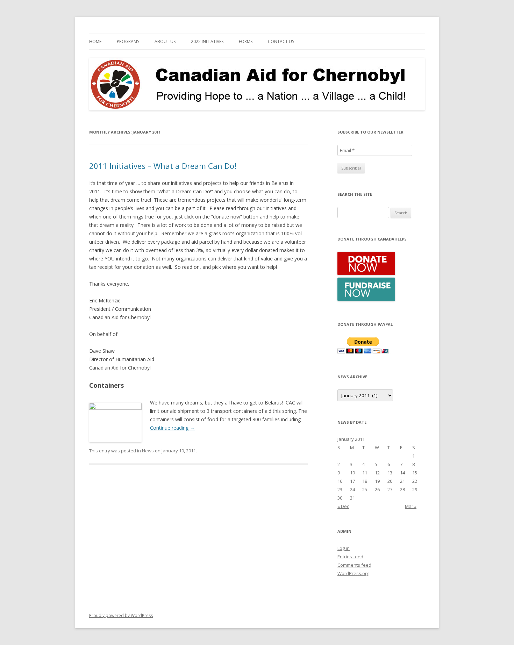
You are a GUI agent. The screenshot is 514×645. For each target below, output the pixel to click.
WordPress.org (353, 573)
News (148, 450)
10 (352, 473)
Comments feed (354, 565)
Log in (343, 548)
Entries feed (350, 556)
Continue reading (172, 427)
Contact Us (281, 41)
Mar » (410, 506)
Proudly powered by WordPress (121, 615)
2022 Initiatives (207, 41)
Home (95, 41)
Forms (245, 41)
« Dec (343, 506)
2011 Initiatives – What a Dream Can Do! (162, 165)
